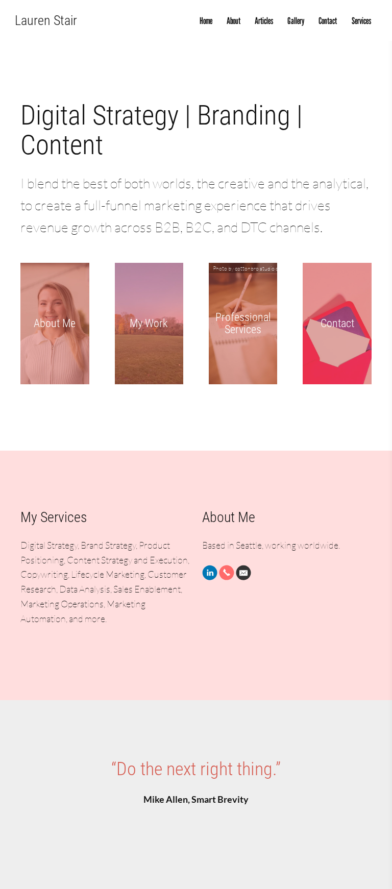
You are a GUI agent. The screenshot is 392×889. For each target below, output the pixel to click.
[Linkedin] (209, 572)
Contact (327, 20)
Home (206, 20)
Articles (264, 20)
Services (361, 20)
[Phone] (226, 572)
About (233, 20)
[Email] (243, 572)
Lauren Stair (46, 20)
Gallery (295, 20)
